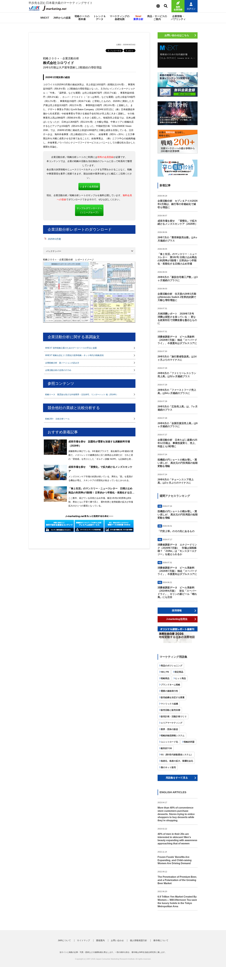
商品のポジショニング (171, 665)
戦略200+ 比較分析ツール (57, 419)
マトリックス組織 (169, 703)
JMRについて (64, 940)
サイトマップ (83, 940)
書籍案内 (100, 940)
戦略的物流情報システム (172, 735)
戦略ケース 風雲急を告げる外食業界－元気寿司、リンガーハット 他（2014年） (81, 394)
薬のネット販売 (168, 767)
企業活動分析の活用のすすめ (58, 370)
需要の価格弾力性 (169, 691)
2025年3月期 (54, 239)
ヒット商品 (180, 678)
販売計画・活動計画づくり (174, 716)
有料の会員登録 (105, 157)
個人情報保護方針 (138, 940)
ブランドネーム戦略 (170, 684)
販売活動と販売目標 (170, 710)
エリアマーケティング (171, 723)
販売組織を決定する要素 (172, 697)
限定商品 (179, 672)
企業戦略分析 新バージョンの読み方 (62, 363)
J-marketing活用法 (176, 619)
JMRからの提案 (62, 17)
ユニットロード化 (169, 742)
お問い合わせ (117, 940)
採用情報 (177, 610)
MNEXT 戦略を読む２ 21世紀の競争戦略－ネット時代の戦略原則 (74, 355)
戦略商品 (165, 678)
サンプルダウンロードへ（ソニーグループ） (89, 210)
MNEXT (44, 17)
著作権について (160, 940)
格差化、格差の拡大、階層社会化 (177, 761)
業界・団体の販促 (169, 729)
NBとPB (165, 672)
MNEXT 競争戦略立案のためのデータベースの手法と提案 (71, 348)
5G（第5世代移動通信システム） (177, 754)
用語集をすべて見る (177, 777)
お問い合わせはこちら (177, 35)
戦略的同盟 (189, 742)
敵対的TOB (166, 748)
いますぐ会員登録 (89, 186)
